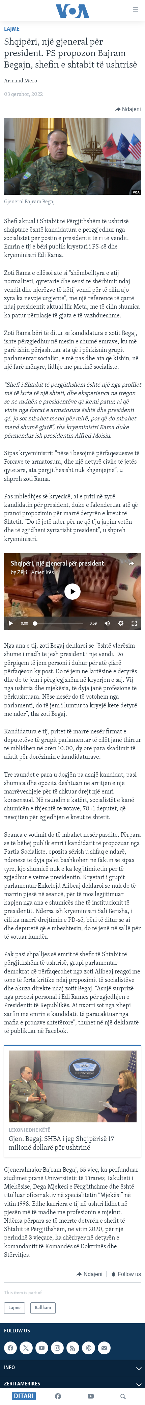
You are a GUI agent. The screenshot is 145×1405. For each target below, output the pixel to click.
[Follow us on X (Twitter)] (26, 1348)
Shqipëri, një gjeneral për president (57, 564)
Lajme (12, 29)
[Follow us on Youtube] (41, 1348)
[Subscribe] (104, 1348)
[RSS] (72, 1348)
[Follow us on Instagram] (57, 1348)
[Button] (128, 109)
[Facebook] (58, 1396)
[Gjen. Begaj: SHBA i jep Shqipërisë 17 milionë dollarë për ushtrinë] (73, 1086)
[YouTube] (90, 1396)
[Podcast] (88, 1348)
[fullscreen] (134, 623)
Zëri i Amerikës (35, 572)
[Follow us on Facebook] (10, 1348)
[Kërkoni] (123, 1396)
